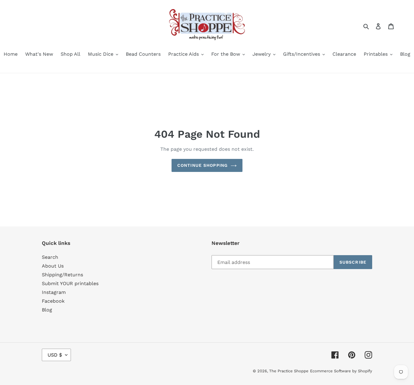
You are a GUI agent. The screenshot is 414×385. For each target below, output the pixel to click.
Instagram (54, 292)
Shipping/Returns (62, 275)
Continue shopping (202, 165)
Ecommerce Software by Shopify (341, 371)
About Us (53, 266)
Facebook (53, 301)
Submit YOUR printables (70, 283)
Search (50, 257)
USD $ (55, 355)
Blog (47, 310)
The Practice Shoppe (289, 371)
